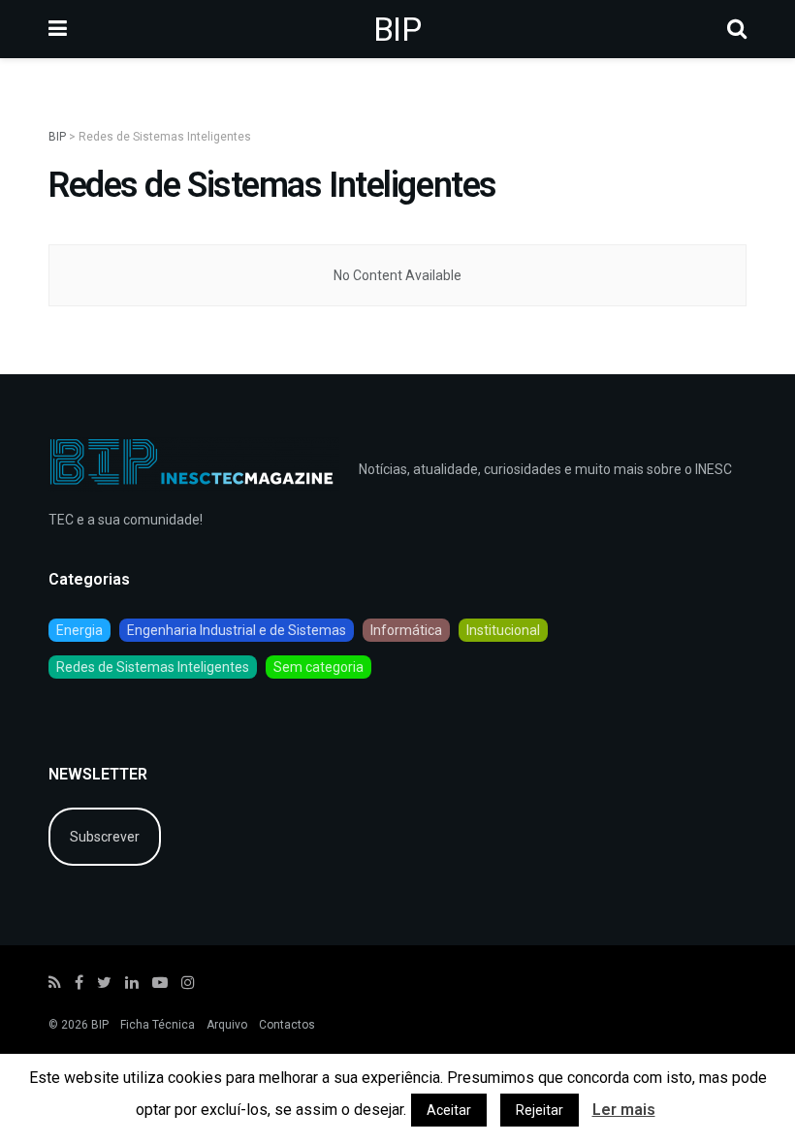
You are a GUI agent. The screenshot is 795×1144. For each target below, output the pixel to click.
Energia (79, 630)
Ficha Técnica (157, 1025)
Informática (406, 630)
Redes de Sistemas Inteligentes (152, 667)
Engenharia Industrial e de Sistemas (236, 630)
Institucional (503, 630)
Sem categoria (318, 667)
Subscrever (105, 836)
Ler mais (623, 1109)
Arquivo (227, 1025)
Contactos (287, 1025)
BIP (397, 29)
